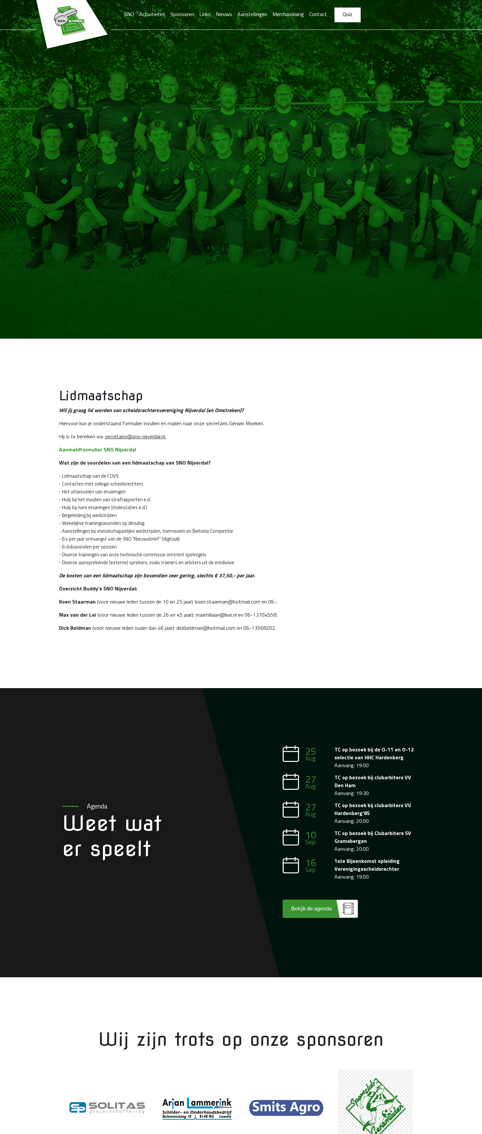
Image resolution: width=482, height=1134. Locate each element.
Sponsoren (182, 14)
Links (205, 14)
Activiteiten (152, 14)
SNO (129, 14)
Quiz (347, 14)
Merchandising (288, 14)
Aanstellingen (252, 14)
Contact (318, 14)
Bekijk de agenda (311, 908)
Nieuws (224, 14)
